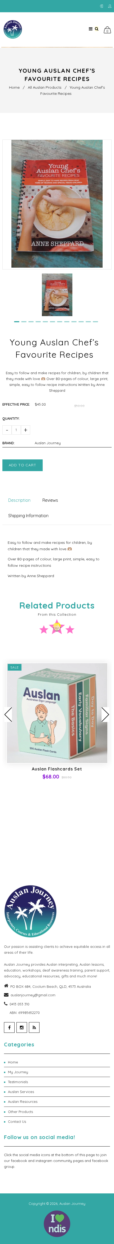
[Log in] (103, 6)
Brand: (8, 443)
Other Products (59, 1112)
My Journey (59, 1072)
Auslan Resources (59, 1101)
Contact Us (59, 1121)
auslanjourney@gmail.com (33, 995)
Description (19, 500)
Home (14, 87)
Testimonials (59, 1082)
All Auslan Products (45, 87)
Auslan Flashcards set (57, 769)
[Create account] (109, 6)
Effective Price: (16, 404)
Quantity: (11, 418)
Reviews (50, 500)
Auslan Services (59, 1092)
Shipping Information (28, 515)
